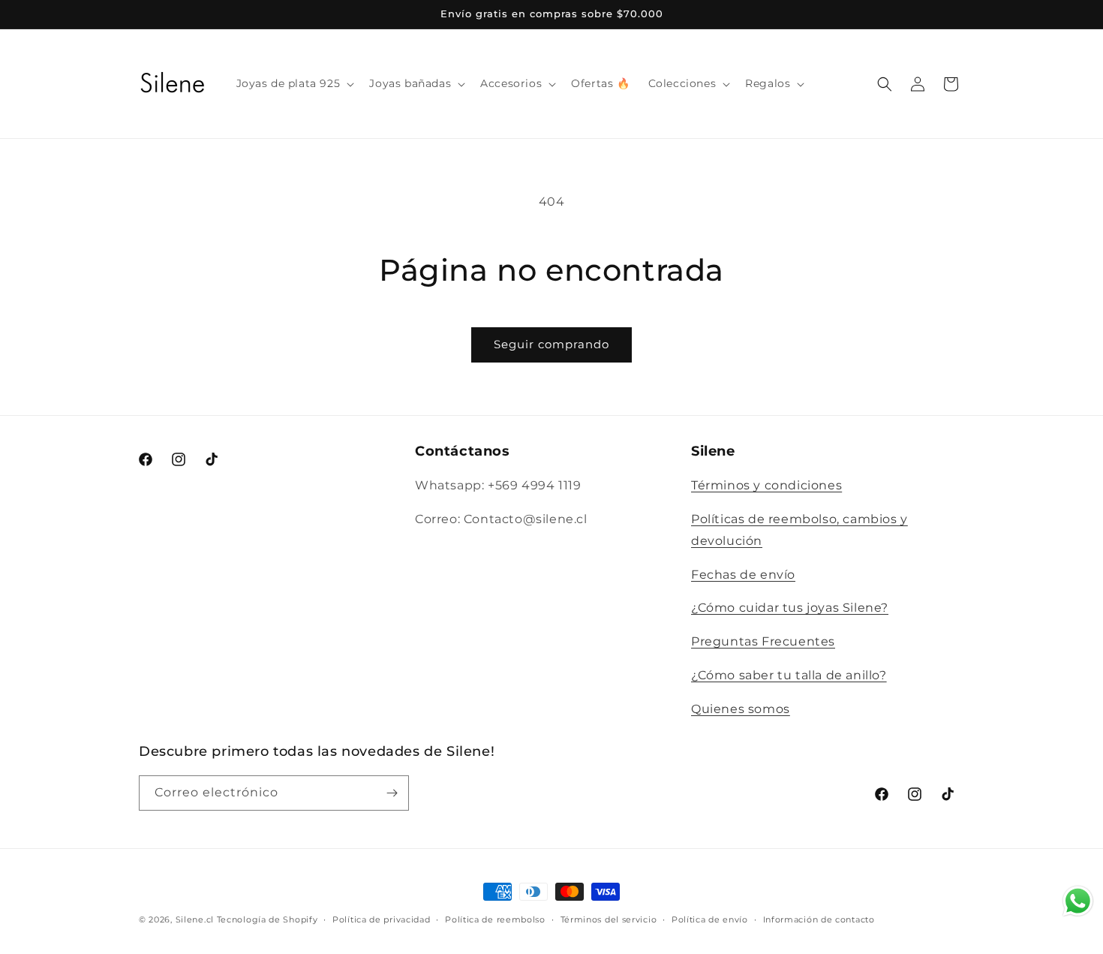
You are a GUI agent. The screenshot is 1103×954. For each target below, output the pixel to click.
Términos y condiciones (766, 485)
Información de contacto (819, 919)
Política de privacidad (381, 919)
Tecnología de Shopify (267, 919)
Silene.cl (195, 919)
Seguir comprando (551, 344)
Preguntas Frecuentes (763, 641)
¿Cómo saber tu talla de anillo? (789, 675)
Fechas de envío (743, 574)
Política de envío (710, 919)
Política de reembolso (495, 919)
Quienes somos (740, 709)
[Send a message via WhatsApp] (1077, 901)
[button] (294, 83)
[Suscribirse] (391, 793)
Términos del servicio (609, 919)
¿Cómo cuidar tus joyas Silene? (789, 607)
